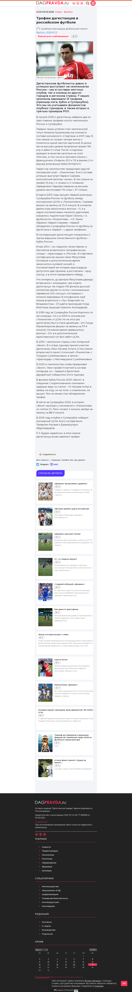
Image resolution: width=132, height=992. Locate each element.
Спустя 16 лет (61, 659)
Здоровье (47, 866)
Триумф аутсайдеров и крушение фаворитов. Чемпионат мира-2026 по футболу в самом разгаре (73, 737)
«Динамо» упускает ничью (67, 534)
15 (92, 962)
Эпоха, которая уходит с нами (53, 634)
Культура (46, 870)
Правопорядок (50, 851)
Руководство (49, 930)
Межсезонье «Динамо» (65, 685)
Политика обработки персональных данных (59, 977)
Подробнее (41, 822)
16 (39, 964)
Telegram (44, 464)
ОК (124, 983)
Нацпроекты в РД (51, 890)
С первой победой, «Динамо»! (69, 584)
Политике (99, 986)
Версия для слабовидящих (53, 36)
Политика (47, 858)
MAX (55, 464)
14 (83, 962)
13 (74, 962)
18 (57, 964)
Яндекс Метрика (93, 981)
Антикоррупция (50, 902)
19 (66, 964)
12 (66, 962)
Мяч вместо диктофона (66, 609)
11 (57, 962)
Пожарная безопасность (55, 898)
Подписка (47, 934)
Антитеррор (48, 906)
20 (74, 964)
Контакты (47, 922)
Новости (46, 847)
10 (48, 962)
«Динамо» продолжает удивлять (70, 483)
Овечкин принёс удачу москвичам (71, 509)
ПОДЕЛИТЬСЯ (49, 454)
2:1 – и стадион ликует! (65, 559)
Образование (49, 862)
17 (48, 964)
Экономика (48, 855)
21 (83, 964)
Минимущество (50, 886)
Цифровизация (50, 894)
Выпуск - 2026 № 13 (46, 32)
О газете (46, 926)
